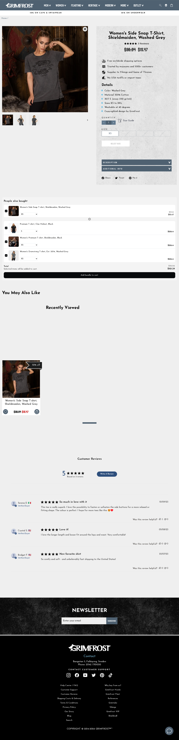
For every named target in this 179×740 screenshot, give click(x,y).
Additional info (113, 168)
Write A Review (107, 474)
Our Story (69, 712)
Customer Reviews (69, 694)
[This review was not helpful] (165, 519)
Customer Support (69, 690)
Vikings (113, 707)
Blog (69, 716)
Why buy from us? (113, 685)
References (113, 698)
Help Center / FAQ (69, 685)
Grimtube (113, 703)
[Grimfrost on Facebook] (77, 675)
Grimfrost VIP (112, 712)
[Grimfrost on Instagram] (68, 675)
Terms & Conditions (69, 703)
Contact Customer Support (89, 670)
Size (105, 129)
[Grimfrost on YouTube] (85, 675)
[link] (14, 211)
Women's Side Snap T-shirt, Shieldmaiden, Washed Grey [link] (45, 207)
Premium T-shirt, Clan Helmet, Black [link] (36, 224)
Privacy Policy (69, 707)
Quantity (109, 118)
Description (110, 162)
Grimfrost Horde (113, 690)
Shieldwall (113, 716)
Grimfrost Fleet (113, 694)
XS (110, 133)
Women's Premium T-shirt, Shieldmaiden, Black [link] (41, 238)
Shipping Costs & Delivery (69, 698)
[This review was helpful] (160, 519)
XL (162, 133)
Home (4, 18)
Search (69, 720)
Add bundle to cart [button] (89, 275)
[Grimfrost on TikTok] (110, 675)
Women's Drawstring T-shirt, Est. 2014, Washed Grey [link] (44, 252)
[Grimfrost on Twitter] (94, 675)
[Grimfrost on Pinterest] (102, 675)
